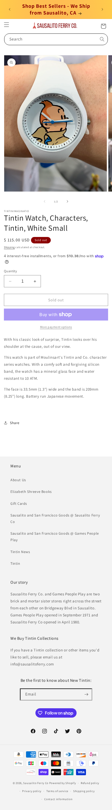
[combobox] (56, 39)
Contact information (58, 799)
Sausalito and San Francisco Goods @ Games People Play (54, 536)
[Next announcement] (102, 9)
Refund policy (90, 783)
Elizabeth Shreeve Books (31, 491)
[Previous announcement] (9, 9)
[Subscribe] (86, 694)
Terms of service (57, 791)
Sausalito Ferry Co (35, 783)
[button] (6, 24)
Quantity (10, 271)
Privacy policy (31, 791)
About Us (18, 480)
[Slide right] (67, 201)
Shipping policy (84, 791)
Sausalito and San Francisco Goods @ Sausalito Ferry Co (55, 518)
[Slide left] (44, 201)
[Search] (102, 39)
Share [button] (15, 422)
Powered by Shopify (62, 783)
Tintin (15, 563)
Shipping (9, 247)
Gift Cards (18, 503)
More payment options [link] (56, 327)
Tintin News (20, 551)
